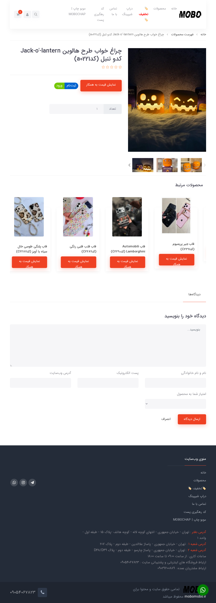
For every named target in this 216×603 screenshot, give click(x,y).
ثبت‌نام (71, 85)
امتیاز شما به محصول (191, 394)
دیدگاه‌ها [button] (194, 294)
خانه (174, 8)
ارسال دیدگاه (192, 419)
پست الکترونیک (128, 373)
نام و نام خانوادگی (193, 373)
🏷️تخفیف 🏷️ (143, 14)
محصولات (159, 8)
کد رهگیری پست (99, 14)
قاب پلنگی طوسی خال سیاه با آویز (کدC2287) (37, 249)
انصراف (166, 419)
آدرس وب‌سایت (60, 373)
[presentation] (205, 165)
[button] (35, 14)
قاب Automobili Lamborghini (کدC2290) (133, 249)
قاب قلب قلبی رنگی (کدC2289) (88, 249)
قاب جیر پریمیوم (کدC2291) (189, 246)
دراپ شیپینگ (127, 11)
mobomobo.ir (195, 596)
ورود (59, 85)
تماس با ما (113, 11)
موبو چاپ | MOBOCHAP (77, 11)
